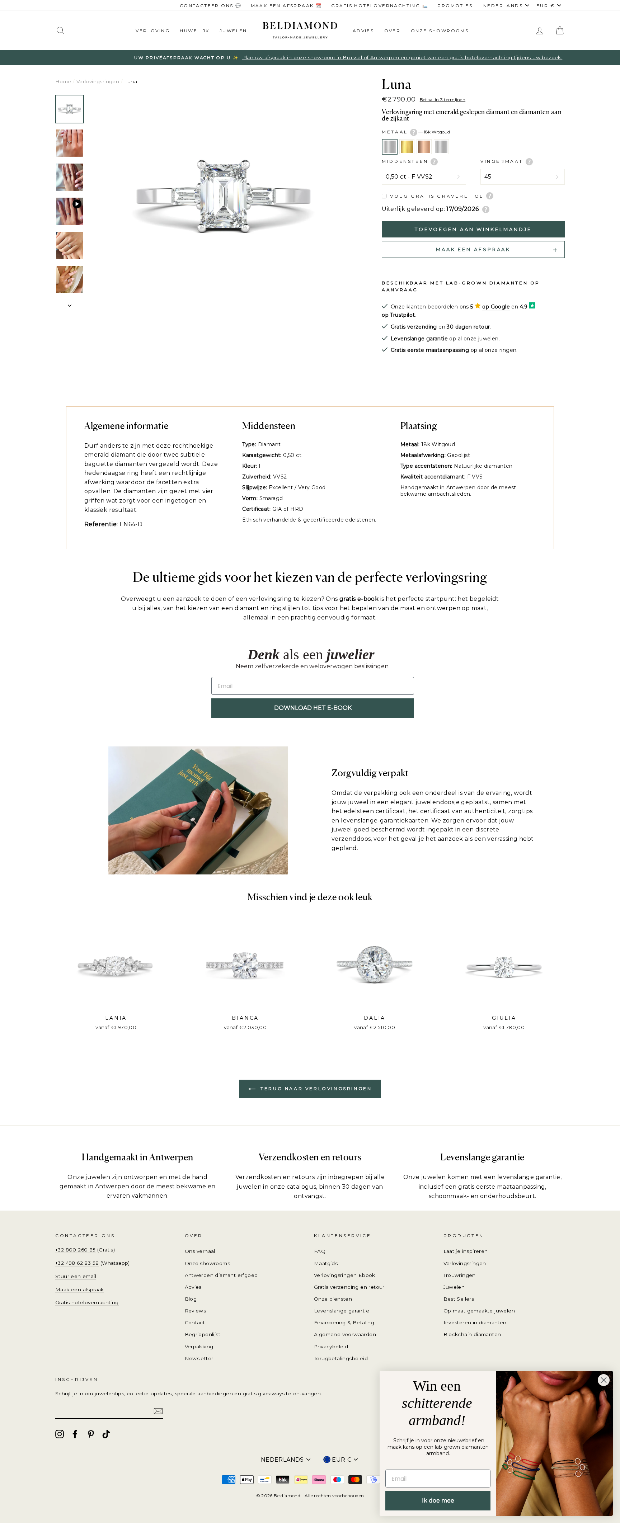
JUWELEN (233, 30)
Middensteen (406, 161)
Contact (195, 1322)
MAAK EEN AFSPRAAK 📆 (286, 5)
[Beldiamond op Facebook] (75, 1434)
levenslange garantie (528, 1177)
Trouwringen (459, 1275)
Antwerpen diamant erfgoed (221, 1275)
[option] (310, 58)
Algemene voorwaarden (345, 1334)
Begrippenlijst (203, 1334)
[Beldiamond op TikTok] (106, 1434)
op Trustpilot (398, 315)
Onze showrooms (440, 30)
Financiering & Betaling (344, 1322)
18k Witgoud (389, 147)
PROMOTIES (455, 5)
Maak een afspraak (79, 1289)
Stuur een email (75, 1276)
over (392, 30)
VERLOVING (153, 30)
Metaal (416, 132)
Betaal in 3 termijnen (442, 99)
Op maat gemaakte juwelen (479, 1311)
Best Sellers (458, 1299)
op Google (496, 306)
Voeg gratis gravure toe (437, 196)
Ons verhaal (200, 1251)
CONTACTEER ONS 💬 (210, 5)
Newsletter (199, 1358)
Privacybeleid (331, 1346)
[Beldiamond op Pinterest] (90, 1434)
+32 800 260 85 (75, 1250)
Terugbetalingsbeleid (341, 1358)
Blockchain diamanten (472, 1334)
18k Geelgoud (407, 147)
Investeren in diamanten (475, 1322)
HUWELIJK (194, 30)
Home (63, 81)
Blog (191, 1299)
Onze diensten (333, 1299)
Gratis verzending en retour (349, 1287)
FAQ (319, 1251)
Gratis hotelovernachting (87, 1302)
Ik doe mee (438, 1500)
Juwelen (454, 1287)
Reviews (195, 1311)
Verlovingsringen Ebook (344, 1275)
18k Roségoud (424, 147)
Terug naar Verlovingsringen (315, 1088)
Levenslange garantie (341, 1311)
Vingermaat (503, 161)
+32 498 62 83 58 (77, 1263)
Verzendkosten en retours (275, 1177)
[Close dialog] (603, 1380)
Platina (441, 147)
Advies (363, 30)
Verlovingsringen (97, 81)
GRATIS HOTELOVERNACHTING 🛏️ (379, 5)
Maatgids (326, 1263)
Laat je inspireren (465, 1251)
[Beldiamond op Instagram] (59, 1434)
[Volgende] (69, 303)
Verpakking (199, 1346)
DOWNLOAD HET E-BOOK (313, 707)
